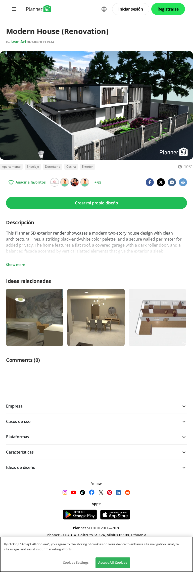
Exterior (87, 166)
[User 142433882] (65, 182)
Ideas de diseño (20, 467)
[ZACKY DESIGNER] (55, 182)
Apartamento (11, 166)
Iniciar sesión (130, 9)
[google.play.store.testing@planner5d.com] (85, 182)
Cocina (71, 166)
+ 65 (97, 182)
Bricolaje (33, 166)
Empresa (14, 406)
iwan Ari (18, 42)
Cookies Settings (75, 562)
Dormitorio (52, 166)
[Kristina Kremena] (75, 182)
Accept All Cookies (112, 562)
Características (20, 452)
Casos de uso (18, 421)
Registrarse (168, 9)
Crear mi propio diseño (96, 203)
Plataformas (17, 436)
